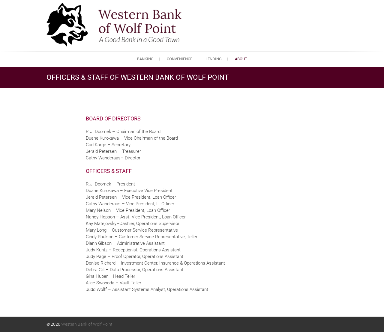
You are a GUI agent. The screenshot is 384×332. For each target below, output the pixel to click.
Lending (214, 59)
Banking (145, 59)
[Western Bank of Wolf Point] (115, 24)
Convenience (179, 59)
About (241, 59)
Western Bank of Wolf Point (86, 324)
